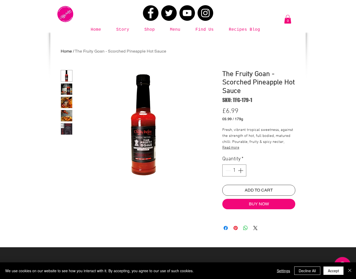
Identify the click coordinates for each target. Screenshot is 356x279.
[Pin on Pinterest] (235, 228)
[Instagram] (205, 13)
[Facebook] (150, 13)
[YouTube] (187, 13)
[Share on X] (255, 228)
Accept (333, 270)
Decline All (307, 270)
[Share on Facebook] (226, 228)
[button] (287, 19)
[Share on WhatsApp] (245, 228)
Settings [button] (283, 270)
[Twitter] (169, 13)
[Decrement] (227, 170)
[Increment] (241, 170)
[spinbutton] (234, 170)
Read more (230, 147)
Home (66, 51)
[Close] (350, 271)
